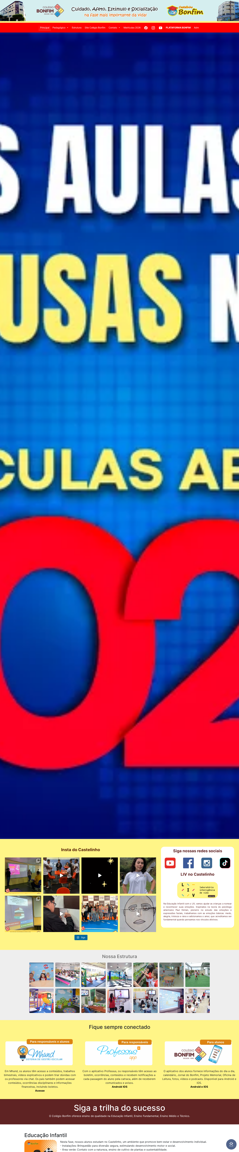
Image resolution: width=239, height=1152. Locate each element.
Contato (113, 27)
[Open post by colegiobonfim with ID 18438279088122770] (61, 914)
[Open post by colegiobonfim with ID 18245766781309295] (61, 875)
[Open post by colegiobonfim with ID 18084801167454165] (138, 914)
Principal (44, 27)
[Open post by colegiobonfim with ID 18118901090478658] (23, 875)
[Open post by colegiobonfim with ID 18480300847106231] (99, 875)
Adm (196, 27)
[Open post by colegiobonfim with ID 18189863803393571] (138, 875)
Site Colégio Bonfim (95, 27)
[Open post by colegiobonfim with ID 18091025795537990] (23, 914)
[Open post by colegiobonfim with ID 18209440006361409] (99, 914)
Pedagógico (59, 27)
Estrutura (76, 27)
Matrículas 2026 (132, 27)
